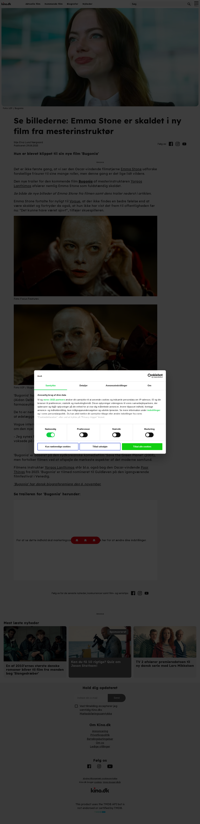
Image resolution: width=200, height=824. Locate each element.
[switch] (83, 435)
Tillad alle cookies (142, 446)
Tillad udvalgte (100, 446)
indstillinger (153, 410)
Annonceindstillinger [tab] (116, 385)
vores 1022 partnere (54, 399)
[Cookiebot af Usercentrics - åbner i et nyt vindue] (150, 376)
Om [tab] (149, 385)
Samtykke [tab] (51, 385)
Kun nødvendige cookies (58, 446)
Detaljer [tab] (84, 385)
